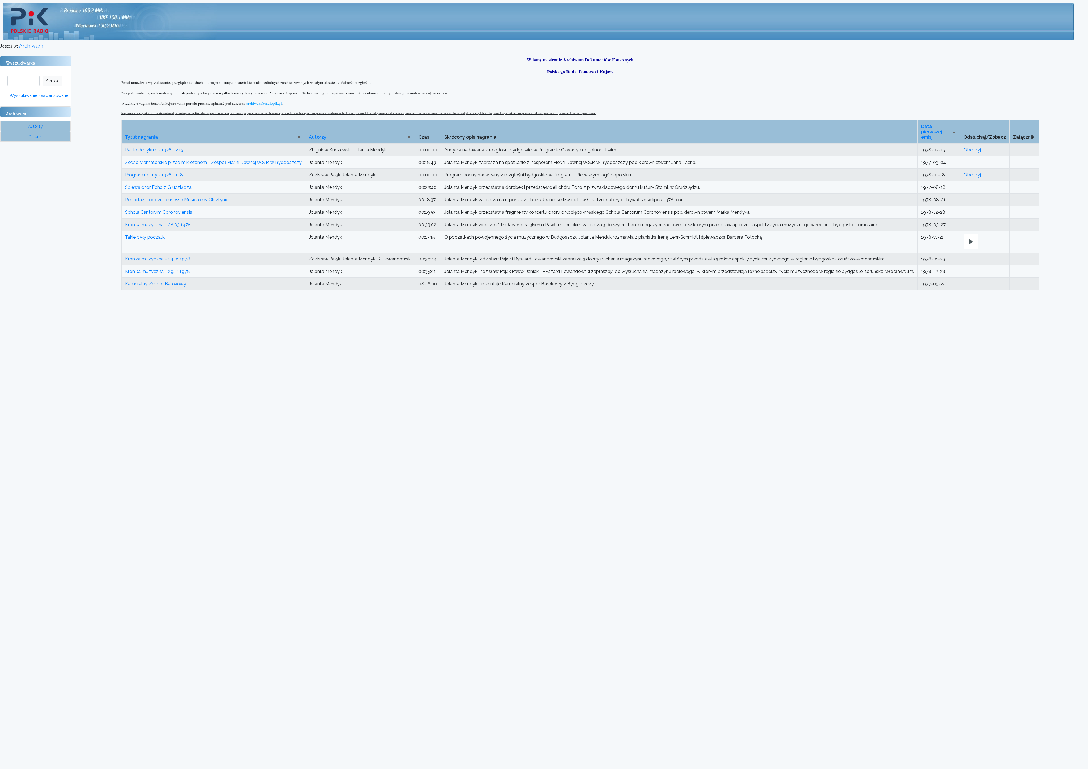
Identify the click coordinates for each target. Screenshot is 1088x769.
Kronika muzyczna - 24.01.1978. (158, 259)
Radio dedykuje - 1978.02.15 (154, 150)
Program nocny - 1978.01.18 (154, 175)
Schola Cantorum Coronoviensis (158, 212)
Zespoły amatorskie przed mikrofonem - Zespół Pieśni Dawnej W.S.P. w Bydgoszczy (213, 162)
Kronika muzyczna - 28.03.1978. (158, 224)
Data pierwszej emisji (931, 132)
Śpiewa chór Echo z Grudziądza (158, 187)
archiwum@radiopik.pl (264, 103)
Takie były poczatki (145, 237)
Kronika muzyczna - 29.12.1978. (158, 271)
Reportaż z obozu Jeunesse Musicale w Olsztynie (176, 199)
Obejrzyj (972, 150)
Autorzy (317, 137)
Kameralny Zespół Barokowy (155, 284)
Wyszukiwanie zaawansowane (39, 95)
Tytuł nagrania (141, 137)
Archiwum (31, 46)
